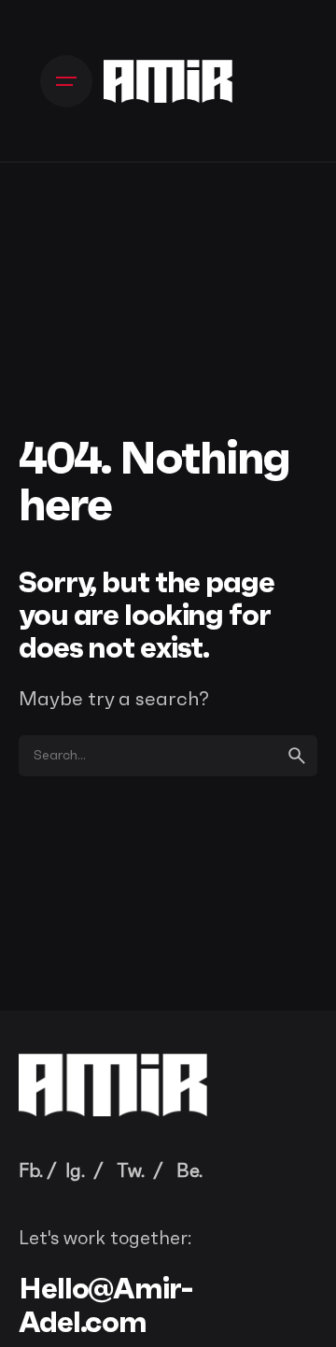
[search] (296, 755)
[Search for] (168, 755)
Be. (189, 1171)
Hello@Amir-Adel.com (106, 1304)
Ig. (75, 1171)
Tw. (131, 1171)
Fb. (31, 1171)
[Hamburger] (66, 81)
